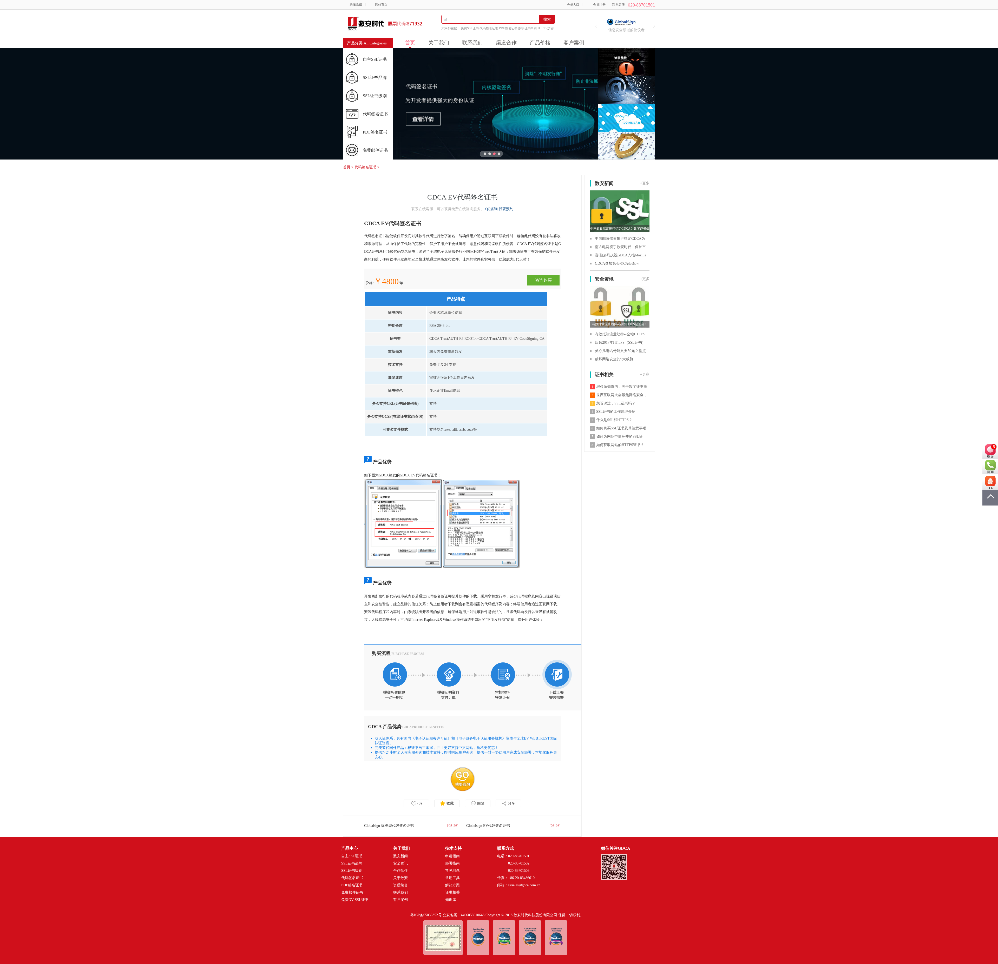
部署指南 (452, 863)
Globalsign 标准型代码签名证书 (389, 826)
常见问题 (452, 871)
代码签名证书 (489, 28)
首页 (410, 42)
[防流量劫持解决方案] (626, 62)
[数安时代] (366, 20)
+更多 (644, 183)
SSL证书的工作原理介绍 (613, 412)
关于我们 (438, 42)
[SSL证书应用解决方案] (626, 145)
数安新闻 (400, 856)
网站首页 (381, 4)
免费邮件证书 (375, 150)
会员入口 (573, 4)
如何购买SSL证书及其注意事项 (619, 428)
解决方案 (452, 885)
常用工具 (452, 878)
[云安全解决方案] (626, 118)
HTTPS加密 (546, 28)
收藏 (450, 803)
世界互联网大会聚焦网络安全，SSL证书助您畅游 (618, 396)
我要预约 (506, 209)
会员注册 (599, 4)
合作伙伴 (400, 871)
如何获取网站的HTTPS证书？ (618, 445)
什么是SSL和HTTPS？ (612, 420)
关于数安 (400, 878)
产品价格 (540, 42)
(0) (419, 803)
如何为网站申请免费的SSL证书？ (616, 438)
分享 (511, 803)
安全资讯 (400, 863)
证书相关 (452, 892)
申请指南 (452, 856)
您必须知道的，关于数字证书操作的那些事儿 (618, 388)
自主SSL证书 (375, 59)
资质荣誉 (400, 885)
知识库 (450, 900)
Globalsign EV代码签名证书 (488, 826)
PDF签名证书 (508, 28)
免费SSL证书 (470, 28)
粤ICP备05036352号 (426, 915)
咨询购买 (543, 280)
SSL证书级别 (375, 96)
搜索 (547, 19)
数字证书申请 (527, 28)
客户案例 (573, 42)
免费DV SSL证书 (355, 900)
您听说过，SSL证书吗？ (613, 403)
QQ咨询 (491, 209)
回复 (480, 803)
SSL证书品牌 (375, 77)
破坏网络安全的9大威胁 (614, 359)
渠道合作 (506, 42)
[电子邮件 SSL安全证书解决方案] (626, 90)
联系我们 (472, 42)
